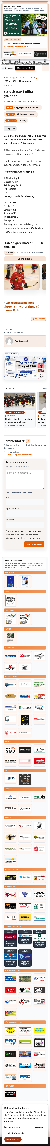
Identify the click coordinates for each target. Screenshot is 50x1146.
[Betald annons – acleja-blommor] (39, 749)
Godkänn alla (12, 1139)
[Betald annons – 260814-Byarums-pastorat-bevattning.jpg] (10, 638)
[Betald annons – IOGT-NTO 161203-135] (25, 1065)
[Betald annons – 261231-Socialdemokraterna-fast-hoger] (10, 937)
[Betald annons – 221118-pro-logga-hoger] (25, 1077)
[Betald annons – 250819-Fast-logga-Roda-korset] (25, 761)
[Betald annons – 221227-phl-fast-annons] (25, 53)
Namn (9, 497)
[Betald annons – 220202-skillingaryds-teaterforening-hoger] (39, 1042)
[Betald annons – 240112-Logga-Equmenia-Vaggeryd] (25, 849)
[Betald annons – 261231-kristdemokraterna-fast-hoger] (10, 956)
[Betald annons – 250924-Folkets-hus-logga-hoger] (25, 779)
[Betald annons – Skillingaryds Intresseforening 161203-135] (39, 1054)
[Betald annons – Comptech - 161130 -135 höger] (25, 906)
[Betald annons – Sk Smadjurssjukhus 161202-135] (39, 684)
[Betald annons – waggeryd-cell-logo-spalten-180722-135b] (39, 906)
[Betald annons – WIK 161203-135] (39, 978)
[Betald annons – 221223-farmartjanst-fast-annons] (25, 708)
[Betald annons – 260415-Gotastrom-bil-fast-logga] (40, 53)
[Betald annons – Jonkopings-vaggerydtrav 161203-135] (39, 990)
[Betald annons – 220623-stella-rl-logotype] (10, 809)
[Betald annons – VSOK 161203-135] (25, 978)
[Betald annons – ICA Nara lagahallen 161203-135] (25, 656)
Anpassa (39, 1127)
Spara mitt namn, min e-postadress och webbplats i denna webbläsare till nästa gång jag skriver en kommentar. (23, 534)
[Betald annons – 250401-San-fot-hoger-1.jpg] (39, 696)
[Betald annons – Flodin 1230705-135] (25, 809)
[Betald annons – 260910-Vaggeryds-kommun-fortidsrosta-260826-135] (10, 619)
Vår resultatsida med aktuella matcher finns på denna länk (21, 306)
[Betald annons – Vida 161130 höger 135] (10, 894)
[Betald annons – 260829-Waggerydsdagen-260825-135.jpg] (25, 581)
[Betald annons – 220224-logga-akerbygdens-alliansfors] (39, 837)
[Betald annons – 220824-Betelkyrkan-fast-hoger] (10, 826)
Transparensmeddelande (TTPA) (16, 46)
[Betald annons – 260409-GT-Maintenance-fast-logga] (10, 719)
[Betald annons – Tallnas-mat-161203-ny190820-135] (25, 667)
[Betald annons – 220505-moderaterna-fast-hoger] (25, 956)
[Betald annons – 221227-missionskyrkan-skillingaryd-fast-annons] (10, 849)
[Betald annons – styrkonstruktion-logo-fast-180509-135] (39, 917)
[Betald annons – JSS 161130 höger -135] (39, 894)
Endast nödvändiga (15, 1133)
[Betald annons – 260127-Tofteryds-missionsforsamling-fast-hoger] (25, 837)
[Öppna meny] (45, 68)
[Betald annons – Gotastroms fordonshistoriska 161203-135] (10, 1030)
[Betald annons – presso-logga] (25, 917)
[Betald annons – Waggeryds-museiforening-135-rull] (25, 1054)
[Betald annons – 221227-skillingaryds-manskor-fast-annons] (10, 1065)
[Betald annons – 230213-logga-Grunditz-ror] (10, 708)
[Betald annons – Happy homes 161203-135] (25, 749)
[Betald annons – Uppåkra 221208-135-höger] (10, 917)
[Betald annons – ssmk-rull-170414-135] (39, 1002)
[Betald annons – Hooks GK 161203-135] (10, 1013)
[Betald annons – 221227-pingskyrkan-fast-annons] (10, 837)
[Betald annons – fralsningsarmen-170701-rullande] (39, 849)
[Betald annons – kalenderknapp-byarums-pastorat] (10, 53)
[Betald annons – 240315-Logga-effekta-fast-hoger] (10, 684)
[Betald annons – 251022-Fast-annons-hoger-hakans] (10, 696)
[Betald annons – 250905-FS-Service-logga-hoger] (10, 733)
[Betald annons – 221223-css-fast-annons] (25, 684)
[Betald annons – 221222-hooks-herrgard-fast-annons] (39, 656)
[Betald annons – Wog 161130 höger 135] (25, 894)
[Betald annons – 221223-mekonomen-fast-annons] (10, 877)
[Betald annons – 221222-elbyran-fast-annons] (25, 696)
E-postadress (12, 508)
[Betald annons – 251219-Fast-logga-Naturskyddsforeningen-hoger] (25, 1042)
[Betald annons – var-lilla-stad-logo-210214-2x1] (10, 749)
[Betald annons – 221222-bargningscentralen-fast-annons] (39, 877)
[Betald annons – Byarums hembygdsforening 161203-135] (39, 1065)
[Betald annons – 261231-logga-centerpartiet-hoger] (39, 937)
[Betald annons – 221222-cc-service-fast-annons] (25, 877)
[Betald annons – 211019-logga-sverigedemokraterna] (25, 935)
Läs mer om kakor (12, 1127)
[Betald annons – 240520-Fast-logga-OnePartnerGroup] (10, 797)
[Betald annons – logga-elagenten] (39, 761)
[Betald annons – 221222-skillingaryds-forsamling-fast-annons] (25, 826)
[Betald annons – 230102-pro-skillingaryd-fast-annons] (10, 1042)
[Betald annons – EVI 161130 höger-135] (10, 906)
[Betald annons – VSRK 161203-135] (25, 1002)
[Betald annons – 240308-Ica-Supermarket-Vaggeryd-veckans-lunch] (10, 667)
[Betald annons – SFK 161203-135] (10, 1002)
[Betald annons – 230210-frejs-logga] (10, 778)
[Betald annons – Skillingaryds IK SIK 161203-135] (10, 990)
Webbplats (11, 519)
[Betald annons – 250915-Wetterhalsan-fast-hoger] (39, 708)
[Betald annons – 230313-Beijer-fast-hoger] (10, 761)
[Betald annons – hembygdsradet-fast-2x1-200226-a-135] (10, 1077)
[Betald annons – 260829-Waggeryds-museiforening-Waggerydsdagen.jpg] (10, 581)
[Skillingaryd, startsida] (25, 68)
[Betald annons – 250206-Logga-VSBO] (39, 797)
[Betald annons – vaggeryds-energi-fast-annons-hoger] (10, 1094)
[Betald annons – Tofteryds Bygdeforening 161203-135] (25, 1030)
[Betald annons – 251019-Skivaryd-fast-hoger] (10, 1054)
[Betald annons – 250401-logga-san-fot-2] (25, 720)
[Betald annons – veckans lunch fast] (10, 656)
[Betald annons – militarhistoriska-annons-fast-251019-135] (39, 1030)
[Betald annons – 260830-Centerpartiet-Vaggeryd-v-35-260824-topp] (25, 25)
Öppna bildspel (25, 258)
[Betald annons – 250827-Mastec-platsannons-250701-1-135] (10, 600)
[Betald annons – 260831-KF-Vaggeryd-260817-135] (25, 619)
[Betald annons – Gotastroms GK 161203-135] (10, 978)
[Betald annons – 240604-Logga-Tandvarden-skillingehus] (25, 733)
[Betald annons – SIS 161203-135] (25, 990)
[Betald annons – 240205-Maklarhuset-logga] (25, 797)
